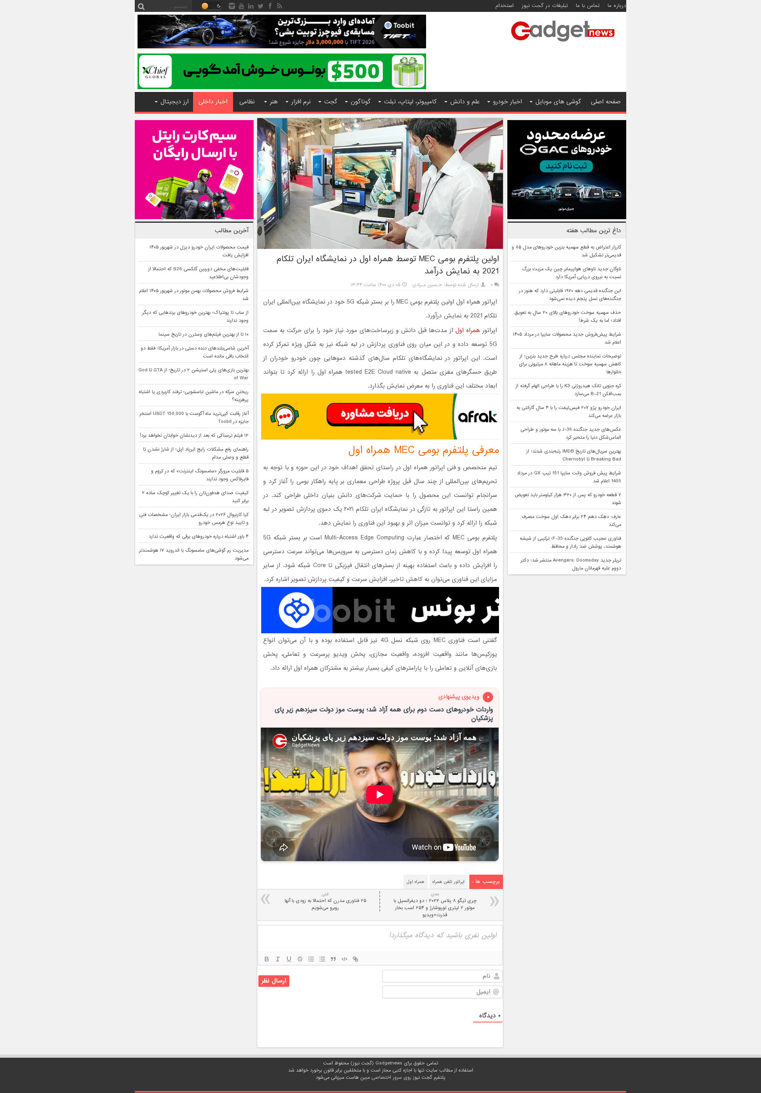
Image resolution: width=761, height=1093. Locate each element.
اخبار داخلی (213, 102)
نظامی (247, 102)
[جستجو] (141, 6)
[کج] (277, 959)
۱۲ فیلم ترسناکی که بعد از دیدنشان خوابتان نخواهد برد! (194, 435)
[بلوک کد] (344, 959)
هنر (274, 102)
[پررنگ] (266, 959)
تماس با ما (588, 6)
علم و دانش (465, 102)
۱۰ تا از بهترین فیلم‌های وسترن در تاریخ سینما (204, 334)
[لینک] (355, 959)
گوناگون (361, 102)
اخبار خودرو (507, 102)
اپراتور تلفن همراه (448, 882)
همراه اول (467, 330)
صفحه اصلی (606, 102)
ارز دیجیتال (175, 102)
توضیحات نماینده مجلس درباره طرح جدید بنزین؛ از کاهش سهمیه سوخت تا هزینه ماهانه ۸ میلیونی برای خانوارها (570, 364)
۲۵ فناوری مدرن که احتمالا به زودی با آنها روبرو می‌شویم (325, 901)
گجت (330, 102)
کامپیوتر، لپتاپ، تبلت (410, 102)
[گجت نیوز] (562, 44)
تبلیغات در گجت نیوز (545, 6)
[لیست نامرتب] (322, 959)
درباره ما (617, 6)
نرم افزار (301, 102)
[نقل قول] (333, 959)
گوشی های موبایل (558, 102)
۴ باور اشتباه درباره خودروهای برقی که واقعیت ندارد (199, 536)
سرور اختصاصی (386, 1077)
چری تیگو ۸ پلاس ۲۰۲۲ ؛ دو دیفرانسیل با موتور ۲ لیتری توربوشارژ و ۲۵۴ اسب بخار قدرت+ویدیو (435, 905)
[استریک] (300, 959)
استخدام (504, 6)
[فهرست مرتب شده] (311, 959)
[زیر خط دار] (288, 959)
